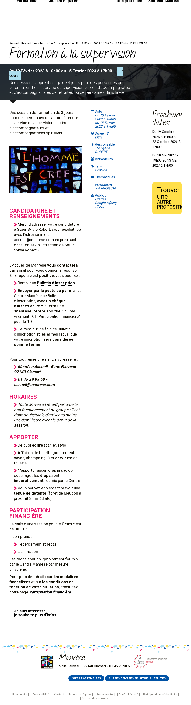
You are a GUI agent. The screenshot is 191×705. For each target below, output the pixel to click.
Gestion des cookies (95, 698)
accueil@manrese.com (34, 239)
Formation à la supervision (57, 43)
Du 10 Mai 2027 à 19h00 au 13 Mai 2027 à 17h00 (165, 160)
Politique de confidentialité (160, 694)
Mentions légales (80, 694)
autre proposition (169, 198)
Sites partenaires (86, 678)
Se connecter (105, 694)
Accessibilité (40, 694)
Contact (59, 694)
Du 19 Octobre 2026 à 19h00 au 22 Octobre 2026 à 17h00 (166, 139)
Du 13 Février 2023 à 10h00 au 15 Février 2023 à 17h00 (111, 43)
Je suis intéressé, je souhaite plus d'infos (35, 613)
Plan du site (19, 694)
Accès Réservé (128, 694)
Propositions (29, 43)
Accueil (14, 43)
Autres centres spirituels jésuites (137, 678)
